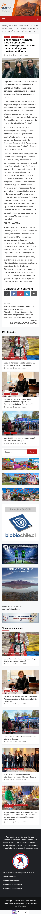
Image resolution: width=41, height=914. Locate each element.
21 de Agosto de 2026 (20, 368)
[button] (4, 19)
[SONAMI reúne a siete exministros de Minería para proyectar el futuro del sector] (20, 760)
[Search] (37, 19)
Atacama (7, 37)
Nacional (20, 769)
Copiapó (13, 357)
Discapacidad (8, 807)
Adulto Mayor (8, 804)
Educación (14, 394)
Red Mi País (9, 55)
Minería (14, 769)
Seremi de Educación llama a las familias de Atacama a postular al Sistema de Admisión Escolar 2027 (18, 401)
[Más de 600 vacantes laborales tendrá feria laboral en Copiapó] (20, 423)
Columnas (14, 37)
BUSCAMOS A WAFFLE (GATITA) (23, 321)
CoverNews (32, 903)
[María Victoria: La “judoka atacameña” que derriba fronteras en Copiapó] (20, 348)
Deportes (20, 357)
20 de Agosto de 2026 (20, 779)
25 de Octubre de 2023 (21, 55)
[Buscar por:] (15, 451)
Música (21, 37)
